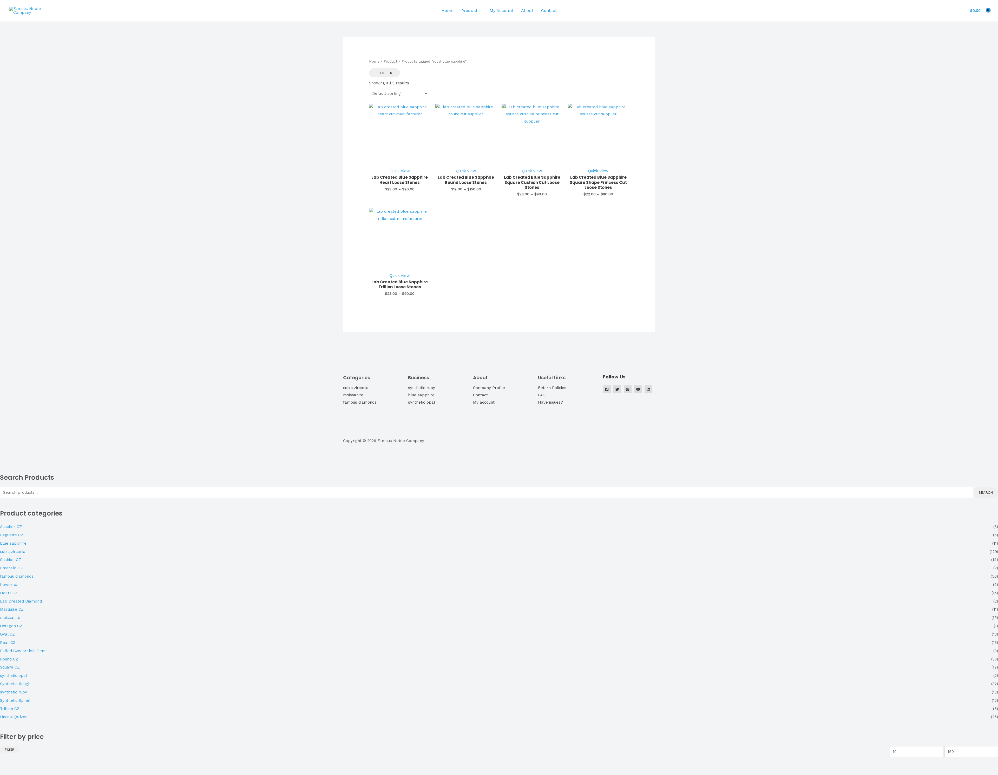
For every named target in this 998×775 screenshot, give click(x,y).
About (527, 10)
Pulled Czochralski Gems (24, 651)
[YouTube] (638, 389)
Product (469, 10)
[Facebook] (607, 389)
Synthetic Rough (15, 684)
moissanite (353, 395)
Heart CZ (9, 593)
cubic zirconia (356, 387)
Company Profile (489, 387)
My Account (501, 10)
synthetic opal (421, 402)
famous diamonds (360, 402)
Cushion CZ (10, 559)
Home (448, 10)
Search (986, 492)
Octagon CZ (11, 626)
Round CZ (9, 659)
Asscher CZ (11, 526)
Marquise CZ (12, 609)
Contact (549, 10)
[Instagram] (628, 389)
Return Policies (552, 387)
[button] (569, 10)
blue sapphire (421, 395)
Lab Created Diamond (21, 601)
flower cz (9, 584)
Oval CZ (7, 634)
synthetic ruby (421, 387)
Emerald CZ (11, 568)
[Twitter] (617, 389)
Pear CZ (8, 642)
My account (484, 402)
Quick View (400, 171)
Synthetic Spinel (15, 700)
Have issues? (550, 402)
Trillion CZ (9, 708)
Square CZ (10, 667)
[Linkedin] (648, 389)
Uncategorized (14, 716)
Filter (9, 749)
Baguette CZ (11, 535)
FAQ (542, 395)
